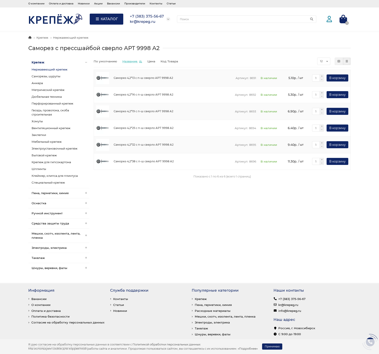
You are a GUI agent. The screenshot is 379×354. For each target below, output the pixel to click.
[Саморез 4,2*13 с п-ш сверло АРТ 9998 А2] (102, 78)
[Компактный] (347, 61)
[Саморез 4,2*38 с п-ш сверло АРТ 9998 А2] (102, 161)
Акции (98, 3)
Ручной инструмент (47, 213)
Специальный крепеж (48, 182)
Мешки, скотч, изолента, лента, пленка (56, 235)
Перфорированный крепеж (52, 103)
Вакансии (113, 3)
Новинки (84, 3)
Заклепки (39, 135)
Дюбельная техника (47, 96)
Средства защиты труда (50, 223)
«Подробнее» (248, 348)
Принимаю (272, 346)
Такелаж (38, 258)
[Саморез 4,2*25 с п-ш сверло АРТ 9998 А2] (102, 128)
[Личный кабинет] (329, 19)
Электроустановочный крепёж (54, 148)
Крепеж (42, 37)
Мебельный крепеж (47, 141)
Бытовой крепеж (44, 155)
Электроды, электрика (49, 247)
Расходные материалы (213, 310)
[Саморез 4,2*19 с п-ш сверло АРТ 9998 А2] (102, 111)
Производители (134, 3)
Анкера (37, 83)
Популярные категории (215, 290)
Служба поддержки (129, 290)
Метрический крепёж (48, 90)
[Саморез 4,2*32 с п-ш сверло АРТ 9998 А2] (102, 145)
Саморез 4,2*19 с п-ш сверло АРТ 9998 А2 (143, 111)
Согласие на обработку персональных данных (67, 322)
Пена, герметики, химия (50, 193)
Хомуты (37, 121)
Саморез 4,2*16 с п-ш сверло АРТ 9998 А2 (143, 94)
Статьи (171, 3)
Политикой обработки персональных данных (166, 344)
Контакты (156, 3)
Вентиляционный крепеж (51, 128)
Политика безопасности (50, 316)
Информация (41, 290)
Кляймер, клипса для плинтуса (55, 175)
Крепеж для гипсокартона (51, 162)
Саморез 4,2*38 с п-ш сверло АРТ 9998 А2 (144, 161)
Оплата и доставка (61, 3)
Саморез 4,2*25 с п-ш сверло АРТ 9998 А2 (143, 128)
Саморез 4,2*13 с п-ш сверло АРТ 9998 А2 (143, 77)
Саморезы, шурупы (46, 76)
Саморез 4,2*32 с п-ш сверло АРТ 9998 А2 (143, 144)
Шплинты (39, 169)
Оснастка (39, 203)
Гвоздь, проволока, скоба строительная (50, 112)
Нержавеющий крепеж (70, 37)
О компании (36, 3)
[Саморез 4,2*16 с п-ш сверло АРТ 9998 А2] (102, 95)
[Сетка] (339, 61)
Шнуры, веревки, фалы (49, 268)
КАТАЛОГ (109, 19)
